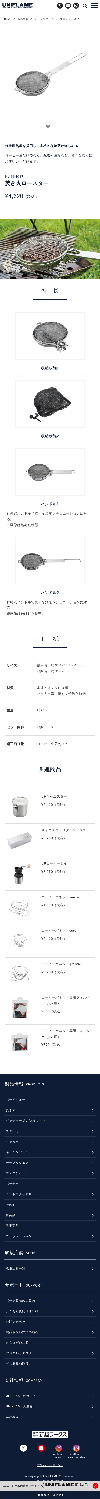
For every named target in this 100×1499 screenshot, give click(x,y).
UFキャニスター (50, 810)
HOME (7, 19)
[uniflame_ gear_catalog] (76, 1448)
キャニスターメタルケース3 (50, 843)
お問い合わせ (15, 1321)
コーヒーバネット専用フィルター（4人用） (50, 1044)
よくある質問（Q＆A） (23, 1311)
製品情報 (23, 19)
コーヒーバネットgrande (50, 977)
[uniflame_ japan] (59, 1448)
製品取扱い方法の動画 (22, 1332)
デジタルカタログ (19, 1353)
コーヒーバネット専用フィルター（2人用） (50, 1011)
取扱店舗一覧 (15, 1268)
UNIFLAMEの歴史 (19, 1406)
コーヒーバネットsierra (50, 910)
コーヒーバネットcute (50, 944)
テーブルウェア (44, 19)
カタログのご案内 (19, 1342)
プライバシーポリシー (50, 1465)
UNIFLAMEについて (21, 1396)
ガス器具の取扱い (19, 1363)
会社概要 (12, 1417)
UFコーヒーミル (50, 877)
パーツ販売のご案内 (20, 1300)
